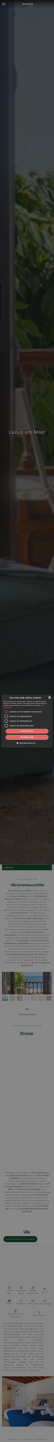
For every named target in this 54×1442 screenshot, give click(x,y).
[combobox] (49, 697)
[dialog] (27, 721)
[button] (27, 743)
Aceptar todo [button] (27, 731)
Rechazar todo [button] (27, 737)
